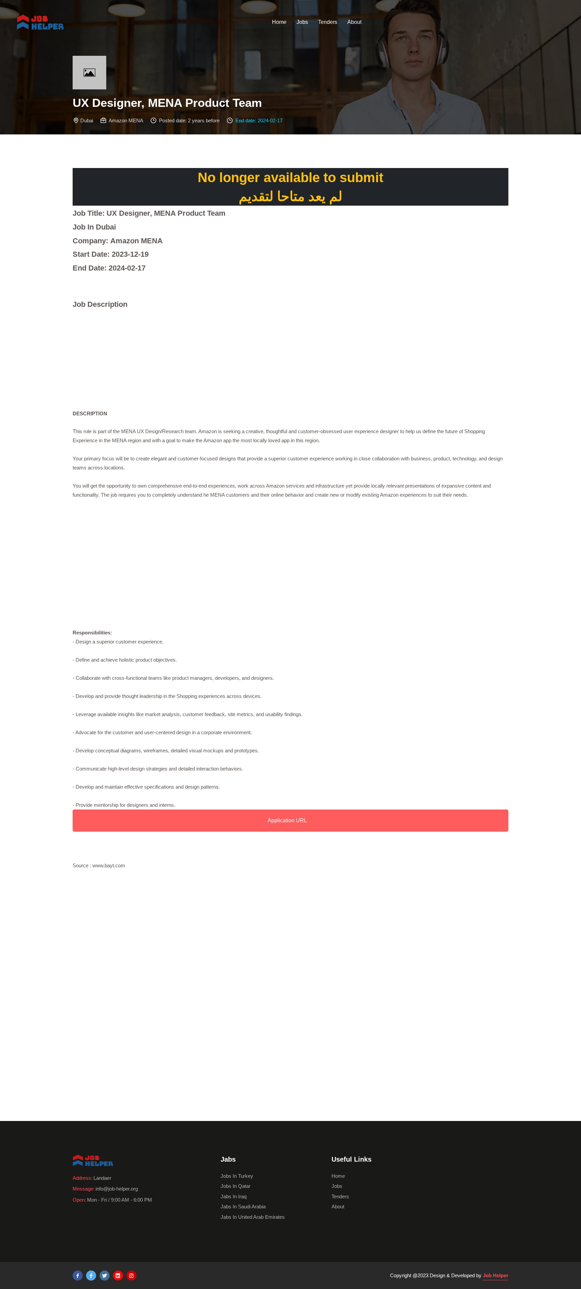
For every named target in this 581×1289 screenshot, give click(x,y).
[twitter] (105, 1276)
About (354, 22)
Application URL (287, 820)
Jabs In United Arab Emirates (253, 1217)
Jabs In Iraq (233, 1196)
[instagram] (131, 1276)
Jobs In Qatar (235, 1186)
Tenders (327, 22)
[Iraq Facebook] (91, 1276)
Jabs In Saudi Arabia (243, 1206)
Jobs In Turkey (237, 1176)
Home (279, 22)
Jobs (302, 22)
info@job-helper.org (116, 1189)
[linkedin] (118, 1276)
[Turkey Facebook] (78, 1276)
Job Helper (495, 1275)
